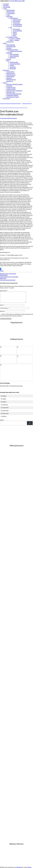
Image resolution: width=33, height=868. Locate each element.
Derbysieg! (9, 86)
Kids (11, 27)
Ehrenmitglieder (14, 54)
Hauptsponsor (10, 71)
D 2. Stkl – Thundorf (15, 38)
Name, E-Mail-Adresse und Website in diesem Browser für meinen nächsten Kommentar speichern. (16, 315)
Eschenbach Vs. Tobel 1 (12, 97)
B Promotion (16, 21)
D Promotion (16, 29)
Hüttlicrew (13, 57)
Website (2, 311)
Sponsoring (9, 81)
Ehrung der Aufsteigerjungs (13, 94)
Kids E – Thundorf (14, 40)
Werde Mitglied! (10, 45)
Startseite (6, 4)
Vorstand (8, 48)
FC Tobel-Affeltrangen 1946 (17, 1)
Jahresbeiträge (14, 62)
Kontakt (8, 59)
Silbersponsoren (10, 75)
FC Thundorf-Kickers (12, 37)
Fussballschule (10, 12)
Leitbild (12, 65)
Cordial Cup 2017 (10, 87)
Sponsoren (6, 70)
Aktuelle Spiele (10, 10)
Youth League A (17, 19)
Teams (5, 8)
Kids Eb (15, 34)
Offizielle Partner (11, 79)
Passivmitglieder (14, 56)
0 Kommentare (13, 118)
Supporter (9, 78)
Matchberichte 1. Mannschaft (8, 273)
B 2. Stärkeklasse (17, 24)
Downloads (13, 68)
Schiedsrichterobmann (16, 51)
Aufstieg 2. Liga (10, 92)
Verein (5, 43)
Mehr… (8, 60)
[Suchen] (30, 423)
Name (2, 305)
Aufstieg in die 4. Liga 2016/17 (14, 90)
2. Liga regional (10, 13)
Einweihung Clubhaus (12, 95)
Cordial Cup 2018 (10, 89)
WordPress (20, 867)
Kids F (14, 35)
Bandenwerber (10, 76)
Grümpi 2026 (6, 7)
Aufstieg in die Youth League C (14, 84)
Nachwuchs (9, 16)
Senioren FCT (10, 42)
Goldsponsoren (10, 73)
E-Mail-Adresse (4, 308)
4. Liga (8, 15)
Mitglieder (9, 53)
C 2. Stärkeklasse (17, 26)
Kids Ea (15, 32)
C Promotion (16, 23)
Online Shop (6, 98)
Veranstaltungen (11, 46)
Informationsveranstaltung (7, 279)
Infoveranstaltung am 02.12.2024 (9, 276)
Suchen (2, 420)
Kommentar (4, 290)
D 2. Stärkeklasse (17, 30)
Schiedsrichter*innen (12, 49)
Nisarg (29, 867)
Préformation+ (14, 18)
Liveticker (6, 5)
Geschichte (13, 67)
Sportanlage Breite (15, 64)
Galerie (5, 83)
